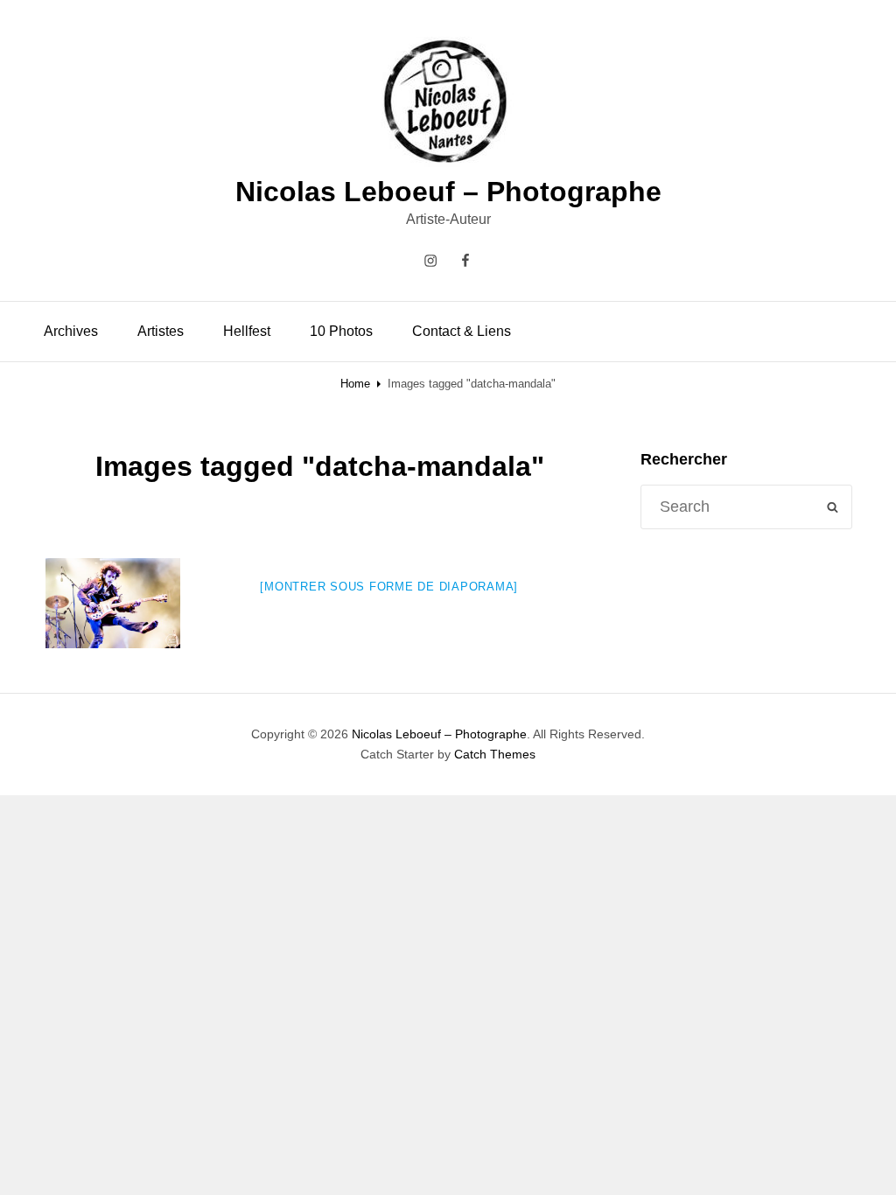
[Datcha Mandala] (113, 603)
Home (355, 383)
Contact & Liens (461, 331)
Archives (71, 331)
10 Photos (341, 331)
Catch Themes (495, 754)
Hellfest (246, 331)
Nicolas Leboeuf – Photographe (448, 191)
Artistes (160, 331)
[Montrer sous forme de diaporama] (389, 586)
